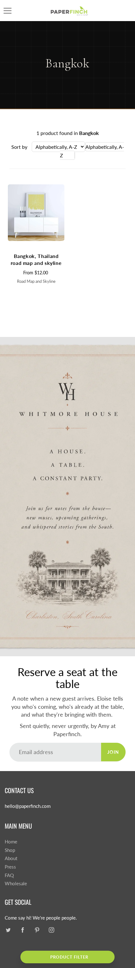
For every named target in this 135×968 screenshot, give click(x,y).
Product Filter (69, 957)
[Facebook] (22, 930)
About (11, 858)
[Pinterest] (36, 930)
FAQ (9, 875)
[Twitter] (8, 930)
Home (11, 841)
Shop (10, 850)
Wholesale (16, 883)
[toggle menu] (7, 10)
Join (113, 752)
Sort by (19, 147)
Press (10, 867)
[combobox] (92, 151)
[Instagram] (51, 930)
